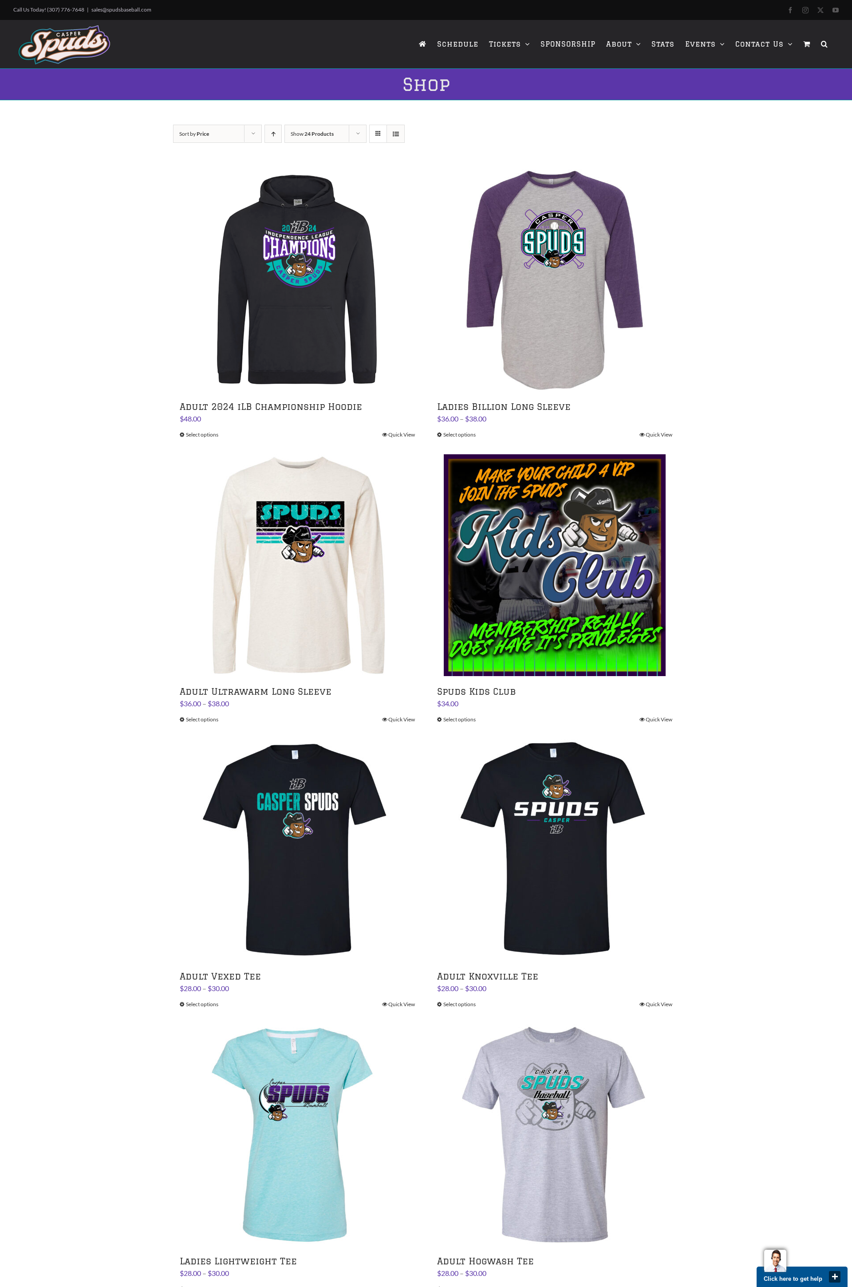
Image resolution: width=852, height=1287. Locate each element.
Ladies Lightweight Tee (238, 1261)
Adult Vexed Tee (220, 976)
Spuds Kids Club (476, 691)
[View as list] (395, 133)
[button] (824, 44)
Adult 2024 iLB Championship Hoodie (271, 406)
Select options (202, 434)
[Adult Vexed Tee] (297, 850)
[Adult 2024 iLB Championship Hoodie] (297, 280)
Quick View (401, 434)
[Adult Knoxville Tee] (554, 850)
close (834, 1277)
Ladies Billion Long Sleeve (504, 406)
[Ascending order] (273, 134)
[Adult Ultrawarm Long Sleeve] (297, 565)
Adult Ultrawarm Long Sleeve (255, 691)
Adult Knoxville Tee (487, 976)
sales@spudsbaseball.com (121, 9)
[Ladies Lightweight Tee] (297, 1135)
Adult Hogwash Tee (485, 1261)
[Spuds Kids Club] (554, 565)
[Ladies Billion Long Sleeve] (554, 280)
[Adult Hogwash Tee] (554, 1135)
